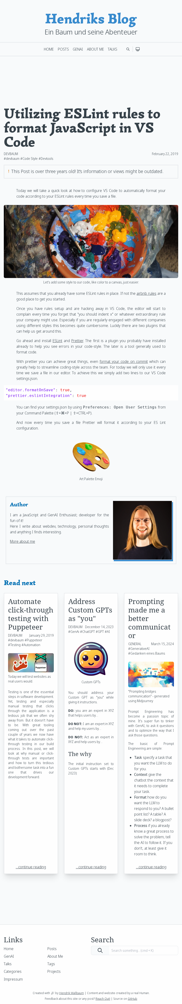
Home (49, 49)
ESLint (57, 340)
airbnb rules (146, 293)
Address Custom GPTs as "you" (90, 609)
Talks (112, 49)
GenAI (78, 49)
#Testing (14, 645)
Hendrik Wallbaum (71, 993)
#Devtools (46, 158)
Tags (51, 963)
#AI (107, 631)
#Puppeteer (33, 640)
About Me (95, 49)
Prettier (77, 340)
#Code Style (29, 158)
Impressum (13, 979)
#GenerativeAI (139, 648)
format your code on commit (124, 361)
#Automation (31, 645)
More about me (22, 541)
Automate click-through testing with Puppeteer (30, 614)
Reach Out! (103, 998)
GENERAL (134, 644)
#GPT (100, 631)
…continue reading (31, 866)
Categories (13, 971)
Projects (54, 971)
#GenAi (73, 631)
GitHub (132, 998)
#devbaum (11, 158)
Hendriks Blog (91, 18)
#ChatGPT (87, 631)
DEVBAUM (11, 154)
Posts (63, 49)
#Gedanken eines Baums (146, 653)
